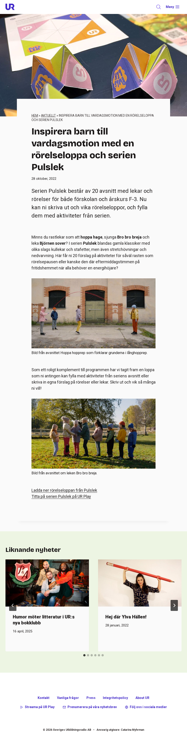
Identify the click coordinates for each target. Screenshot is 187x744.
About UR (142, 698)
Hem (34, 115)
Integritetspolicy (115, 698)
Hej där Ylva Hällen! (125, 617)
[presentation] (47, 583)
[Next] (174, 605)
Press (91, 698)
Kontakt (43, 698)
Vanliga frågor (68, 698)
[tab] (84, 655)
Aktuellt (48, 115)
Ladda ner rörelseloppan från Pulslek (64, 490)
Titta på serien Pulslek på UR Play (61, 496)
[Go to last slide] (12, 605)
